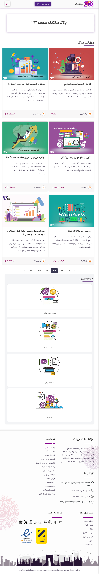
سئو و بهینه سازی (49, 471)
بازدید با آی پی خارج (48, 459)
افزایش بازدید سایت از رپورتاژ (45, 463)
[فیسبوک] (55, 522)
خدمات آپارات (50, 482)
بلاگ (91, 529)
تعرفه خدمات (88, 521)
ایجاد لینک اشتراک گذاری (46, 494)
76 (31, 271)
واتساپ (87, 496)
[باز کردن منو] (7, 3)
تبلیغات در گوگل (49, 475)
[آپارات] (21, 522)
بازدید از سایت (50, 455)
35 (39, 271)
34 (47, 271)
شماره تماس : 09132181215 (80, 491)
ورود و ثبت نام (44, 4)
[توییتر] (50, 522)
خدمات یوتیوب (50, 486)
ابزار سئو (52, 447)
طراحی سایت (50, 478)
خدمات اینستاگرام (49, 490)
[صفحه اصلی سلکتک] (89, 4)
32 (61, 271)
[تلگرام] (60, 522)
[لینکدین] (45, 522)
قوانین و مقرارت (87, 537)
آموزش (90, 540)
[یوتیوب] (40, 522)
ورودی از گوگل (50, 451)
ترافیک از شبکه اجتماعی (47, 467)
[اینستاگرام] (31, 522)
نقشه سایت (89, 544)
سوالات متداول (87, 533)
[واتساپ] (36, 522)
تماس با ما (89, 525)
